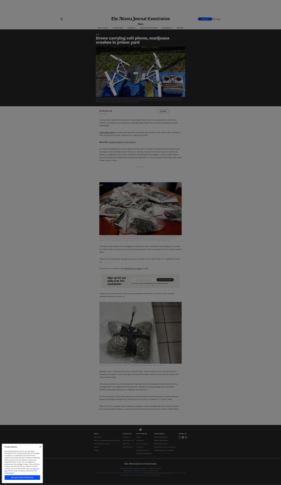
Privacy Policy (9, 473)
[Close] (40, 446)
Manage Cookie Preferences (22, 477)
